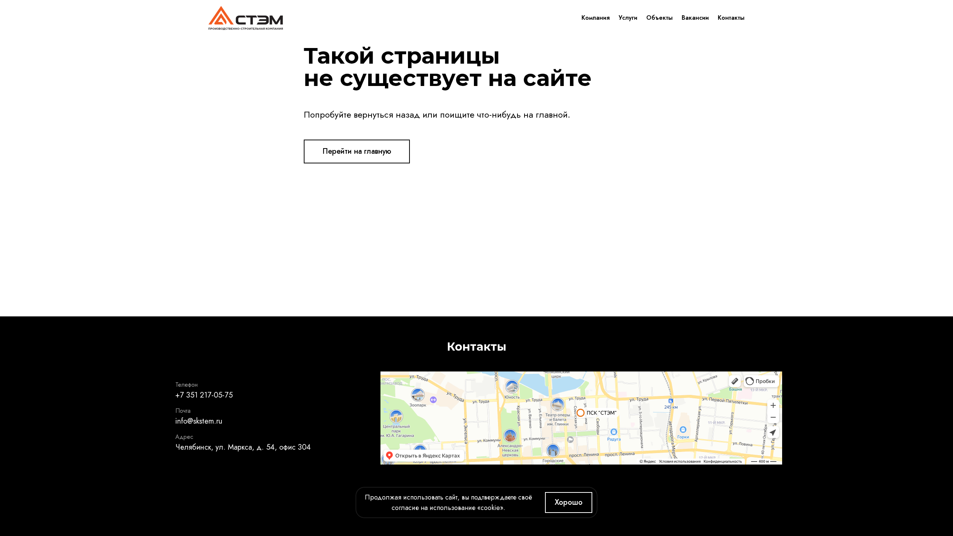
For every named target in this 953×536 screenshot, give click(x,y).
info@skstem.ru (198, 421)
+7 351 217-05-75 (204, 395)
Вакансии (695, 17)
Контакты (731, 17)
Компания (595, 17)
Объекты (659, 17)
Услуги (628, 17)
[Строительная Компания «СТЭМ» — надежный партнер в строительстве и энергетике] (245, 18)
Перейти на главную (356, 151)
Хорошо (569, 502)
